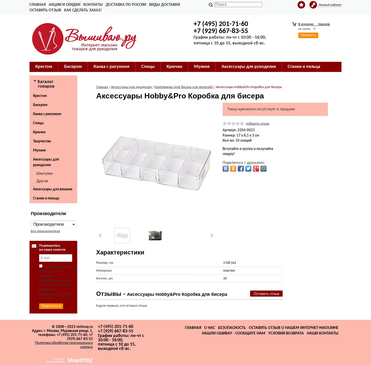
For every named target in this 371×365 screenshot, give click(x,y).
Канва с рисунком (47, 114)
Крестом (40, 96)
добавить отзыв (257, 124)
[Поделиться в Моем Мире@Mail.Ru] (263, 169)
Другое (42, 181)
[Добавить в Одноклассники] (233, 169)
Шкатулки (44, 174)
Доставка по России (126, 5)
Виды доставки (164, 5)
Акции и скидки (64, 5)
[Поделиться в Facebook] (241, 169)
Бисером (40, 105)
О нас (209, 328)
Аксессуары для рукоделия (46, 162)
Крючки (39, 132)
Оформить (308, 35)
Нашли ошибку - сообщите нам (233, 333)
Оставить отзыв (45, 10)
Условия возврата (286, 333)
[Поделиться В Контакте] (226, 169)
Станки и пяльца (46, 198)
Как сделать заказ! (83, 10)
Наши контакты (322, 333)
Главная (38, 5)
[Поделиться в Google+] (256, 169)
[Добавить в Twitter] (248, 169)
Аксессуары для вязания (52, 189)
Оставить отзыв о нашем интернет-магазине (293, 328)
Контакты (93, 5)
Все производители (45, 231)
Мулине (39, 150)
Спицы (38, 123)
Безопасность (232, 328)
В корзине (314, 24)
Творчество (42, 141)
